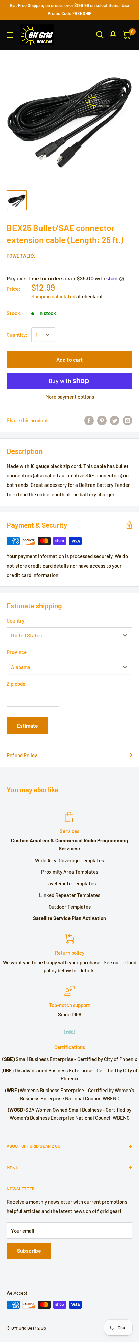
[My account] (113, 34)
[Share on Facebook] (89, 420)
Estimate (27, 725)
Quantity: (17, 335)
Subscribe (29, 1250)
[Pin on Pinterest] (102, 420)
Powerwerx (21, 256)
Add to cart (69, 359)
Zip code (16, 684)
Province (17, 652)
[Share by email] (127, 420)
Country (15, 620)
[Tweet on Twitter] (114, 420)
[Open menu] (10, 35)
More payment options (69, 397)
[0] (126, 35)
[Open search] (100, 34)
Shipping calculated (53, 296)
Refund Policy (22, 755)
